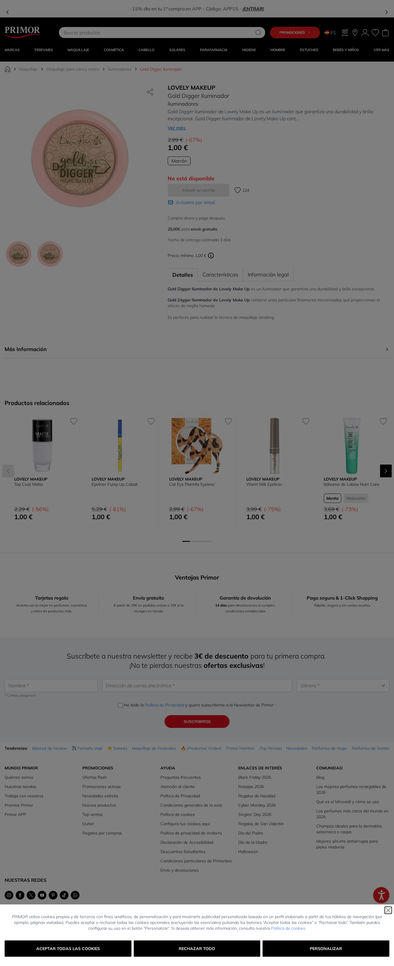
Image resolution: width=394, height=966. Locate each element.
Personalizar (326, 948)
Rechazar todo (197, 948)
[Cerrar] (388, 910)
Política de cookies (288, 928)
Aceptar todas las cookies (68, 948)
